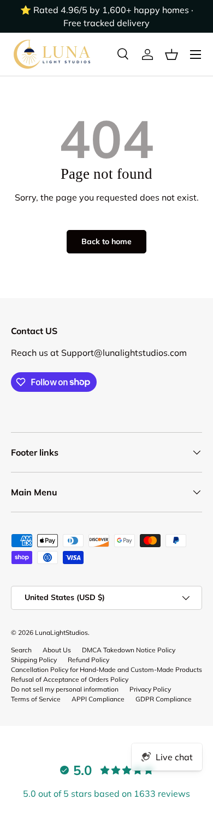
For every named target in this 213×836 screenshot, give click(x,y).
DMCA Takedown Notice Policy (128, 650)
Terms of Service (36, 699)
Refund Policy (88, 660)
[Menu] (196, 54)
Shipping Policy (34, 660)
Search (21, 650)
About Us (57, 650)
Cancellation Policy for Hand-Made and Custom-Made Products (106, 669)
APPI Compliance (98, 699)
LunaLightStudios (61, 632)
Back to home (106, 241)
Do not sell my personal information (65, 689)
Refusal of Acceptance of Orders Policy (69, 679)
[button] (171, 54)
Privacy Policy (150, 689)
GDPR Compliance (163, 699)
